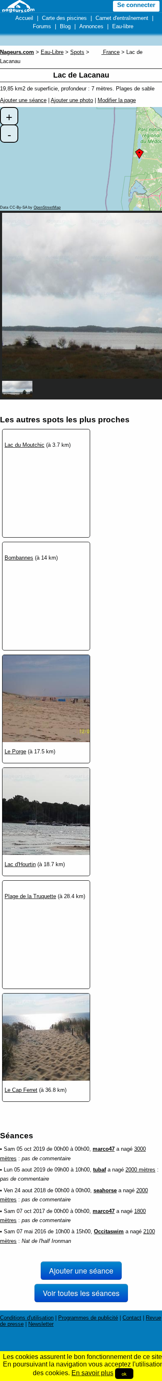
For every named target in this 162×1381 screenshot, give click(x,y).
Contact (132, 1318)
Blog (65, 26)
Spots (77, 52)
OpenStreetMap (47, 207)
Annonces (91, 26)
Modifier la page (117, 100)
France (110, 52)
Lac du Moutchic (24, 445)
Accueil (24, 18)
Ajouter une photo (72, 100)
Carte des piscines (64, 18)
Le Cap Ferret (21, 1090)
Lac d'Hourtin (20, 864)
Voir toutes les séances (81, 1293)
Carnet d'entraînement (122, 18)
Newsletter (41, 1324)
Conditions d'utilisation (27, 1318)
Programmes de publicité (88, 1318)
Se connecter (136, 5)
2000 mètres (140, 1170)
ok (124, 1373)
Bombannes (19, 558)
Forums (42, 26)
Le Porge (15, 751)
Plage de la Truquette (30, 896)
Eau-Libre (52, 52)
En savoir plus (92, 1372)
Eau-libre (122, 26)
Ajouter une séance (23, 100)
